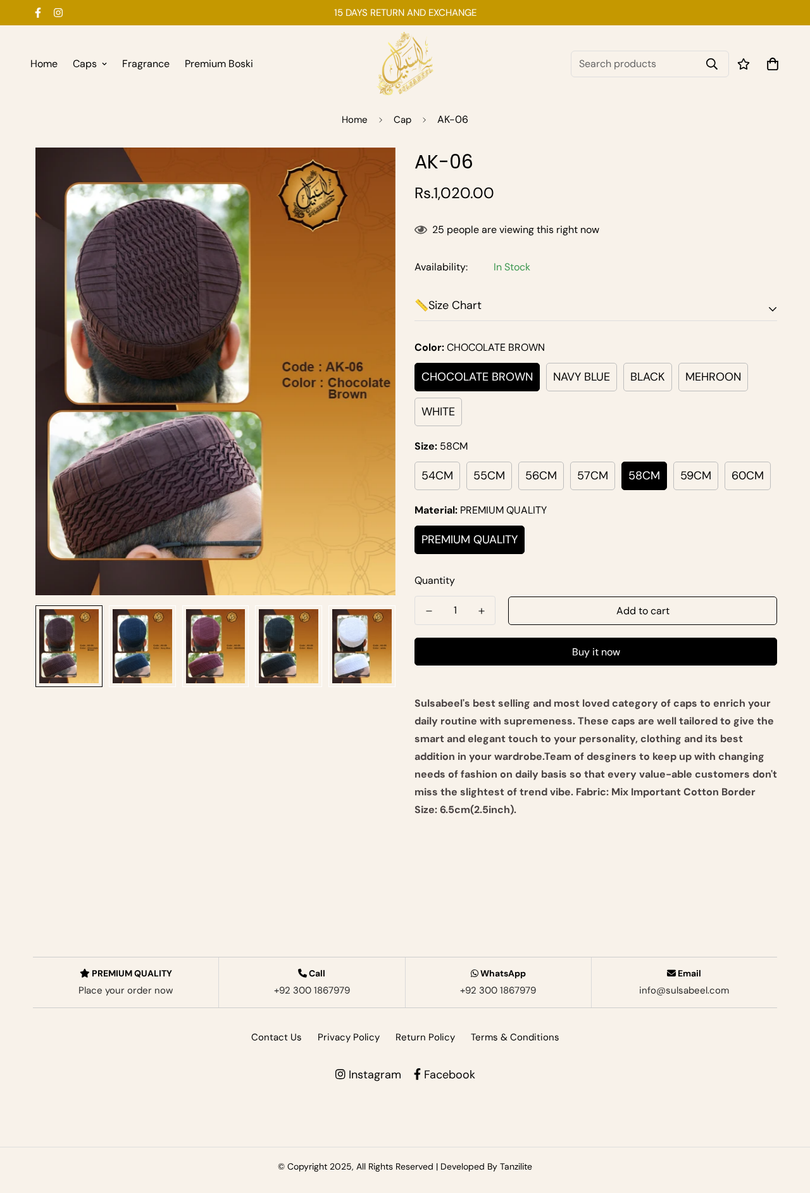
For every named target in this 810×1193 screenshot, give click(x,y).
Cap (402, 119)
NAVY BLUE (581, 376)
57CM (592, 475)
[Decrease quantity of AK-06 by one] (428, 611)
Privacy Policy (349, 1037)
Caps (85, 63)
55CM (489, 475)
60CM (748, 475)
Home (44, 63)
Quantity (434, 580)
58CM (644, 475)
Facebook (448, 1074)
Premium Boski (219, 63)
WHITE (438, 411)
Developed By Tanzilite (486, 1166)
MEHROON (713, 376)
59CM (695, 475)
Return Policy (425, 1037)
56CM (541, 475)
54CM (437, 475)
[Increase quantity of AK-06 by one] (481, 611)
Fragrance (146, 63)
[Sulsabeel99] (405, 63)
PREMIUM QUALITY (469, 539)
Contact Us (276, 1037)
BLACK (647, 376)
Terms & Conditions (515, 1037)
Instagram (373, 1074)
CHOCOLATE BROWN (477, 376)
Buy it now (596, 652)
